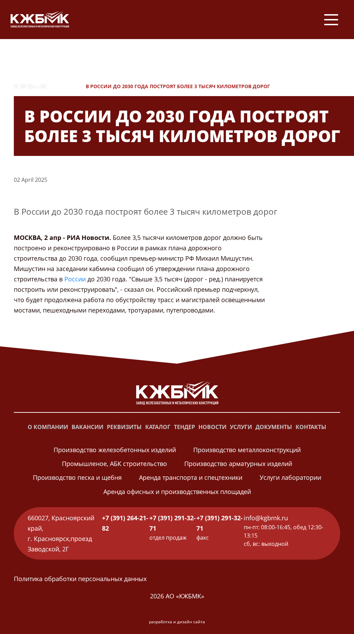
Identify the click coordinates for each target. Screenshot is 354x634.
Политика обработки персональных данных (80, 579)
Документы (273, 427)
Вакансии (87, 427)
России (75, 279)
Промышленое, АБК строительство (114, 463)
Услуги (241, 427)
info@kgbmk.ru (266, 518)
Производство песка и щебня (77, 477)
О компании (48, 427)
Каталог (157, 427)
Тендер (184, 427)
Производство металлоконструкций (247, 450)
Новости (66, 86)
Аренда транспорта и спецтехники (190, 477)
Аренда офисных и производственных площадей (177, 491)
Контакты (311, 427)
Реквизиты (124, 427)
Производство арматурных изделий (238, 463)
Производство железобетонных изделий (115, 450)
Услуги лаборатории (290, 477)
